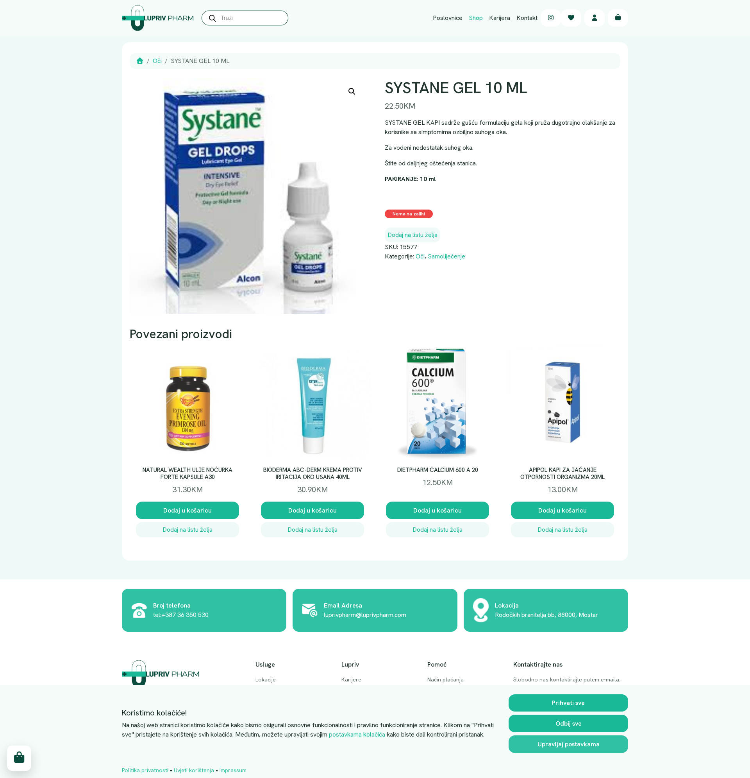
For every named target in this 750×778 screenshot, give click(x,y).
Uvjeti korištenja (194, 770)
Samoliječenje (446, 256)
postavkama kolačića (357, 734)
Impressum (233, 770)
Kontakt (527, 18)
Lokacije (265, 679)
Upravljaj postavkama (569, 744)
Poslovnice (447, 18)
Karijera (499, 18)
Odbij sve (568, 723)
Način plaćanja (445, 679)
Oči (157, 61)
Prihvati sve (568, 703)
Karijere (351, 679)
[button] (352, 91)
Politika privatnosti (145, 770)
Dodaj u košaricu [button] (187, 510)
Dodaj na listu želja (413, 235)
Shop (476, 18)
